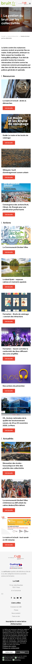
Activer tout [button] (9, 652)
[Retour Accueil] (15, 3)
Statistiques (8, 660)
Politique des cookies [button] (9, 646)
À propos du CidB (16, 607)
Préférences (20, 658)
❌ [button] (30, 627)
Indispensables (9, 658)
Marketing (17, 660)
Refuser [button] (22, 652)
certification (7, 571)
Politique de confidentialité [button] (11, 648)
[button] (30, 3)
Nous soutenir (16, 613)
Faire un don (16, 616)
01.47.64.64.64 (16, 590)
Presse (16, 610)
